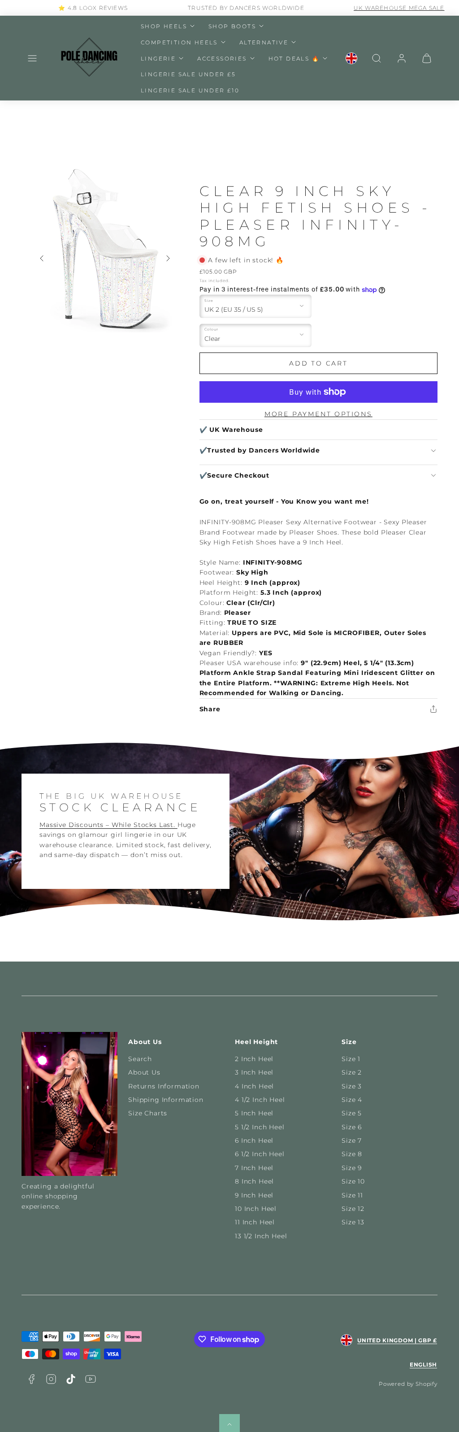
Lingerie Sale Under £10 (190, 90)
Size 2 (352, 1072)
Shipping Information (166, 1100)
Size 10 (353, 1181)
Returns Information (163, 1086)
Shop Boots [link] (232, 26)
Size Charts (147, 1113)
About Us (144, 1072)
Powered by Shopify (408, 1383)
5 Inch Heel (254, 1113)
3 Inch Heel (254, 1072)
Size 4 (352, 1100)
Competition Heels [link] (179, 42)
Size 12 (353, 1209)
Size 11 (352, 1195)
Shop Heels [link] (164, 26)
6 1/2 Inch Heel (260, 1154)
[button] (32, 58)
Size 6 (352, 1127)
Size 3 (352, 1086)
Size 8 (352, 1154)
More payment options (318, 414)
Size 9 (352, 1168)
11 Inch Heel (255, 1222)
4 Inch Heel (254, 1086)
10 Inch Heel (256, 1209)
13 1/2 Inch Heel (261, 1236)
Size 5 (352, 1113)
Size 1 (351, 1059)
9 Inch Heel (254, 1195)
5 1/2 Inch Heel (260, 1127)
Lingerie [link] (158, 58)
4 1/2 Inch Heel (260, 1100)
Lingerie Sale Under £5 (188, 74)
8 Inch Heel (254, 1181)
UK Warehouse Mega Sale (382, 7)
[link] (351, 58)
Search (140, 1059)
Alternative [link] (263, 42)
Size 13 (353, 1222)
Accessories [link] (222, 58)
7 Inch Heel (254, 1168)
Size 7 (352, 1140)
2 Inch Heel (254, 1059)
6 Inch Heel (254, 1140)
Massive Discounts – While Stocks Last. (108, 825)
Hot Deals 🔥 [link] (294, 58)
